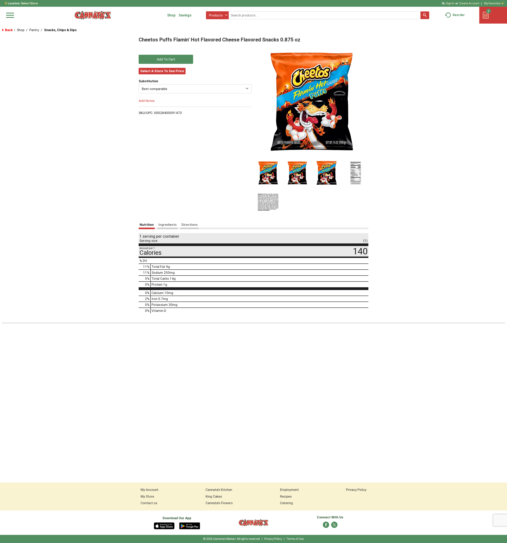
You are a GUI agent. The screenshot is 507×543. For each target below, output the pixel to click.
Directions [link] (189, 225)
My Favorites (492, 3)
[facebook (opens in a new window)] (326, 526)
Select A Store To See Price (162, 71)
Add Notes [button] (147, 101)
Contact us (149, 503)
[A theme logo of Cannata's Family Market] (92, 15)
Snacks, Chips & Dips (60, 30)
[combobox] (217, 15)
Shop (171, 15)
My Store (147, 496)
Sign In (450, 3)
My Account (149, 490)
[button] (268, 173)
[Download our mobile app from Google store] (189, 526)
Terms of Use (295, 538)
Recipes (286, 496)
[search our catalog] (424, 15)
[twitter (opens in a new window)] (334, 526)
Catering (286, 503)
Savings (185, 15)
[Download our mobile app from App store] (164, 526)
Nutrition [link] (147, 225)
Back (8, 30)
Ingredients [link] (167, 225)
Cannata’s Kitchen (219, 490)
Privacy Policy (356, 490)
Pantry (34, 30)
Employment (289, 490)
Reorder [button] (459, 15)
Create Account (469, 3)
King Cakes (214, 496)
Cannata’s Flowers (219, 503)
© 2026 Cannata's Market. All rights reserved (231, 538)
